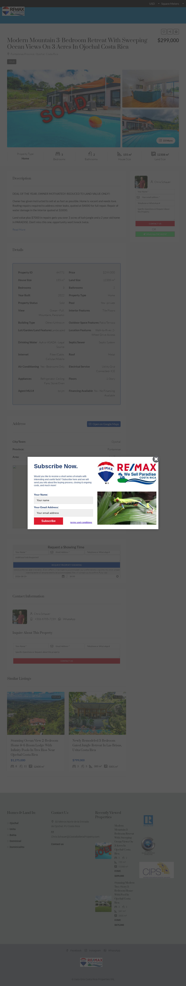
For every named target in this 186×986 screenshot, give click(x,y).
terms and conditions (81, 522)
